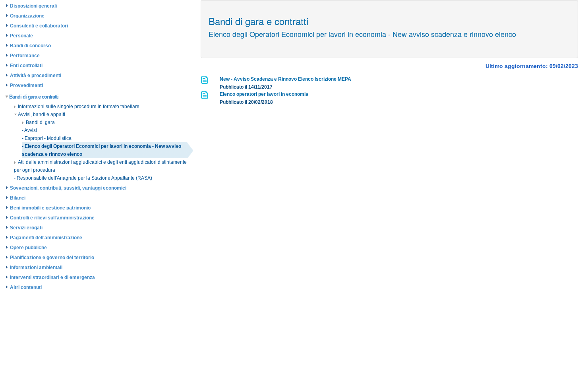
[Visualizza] (205, 82)
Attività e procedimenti (35, 75)
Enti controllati (26, 65)
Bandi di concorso (30, 45)
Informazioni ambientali (36, 267)
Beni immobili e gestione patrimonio (50, 208)
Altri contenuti (26, 287)
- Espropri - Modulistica (47, 138)
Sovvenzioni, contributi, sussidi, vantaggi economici (68, 188)
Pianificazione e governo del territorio (52, 257)
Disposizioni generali (33, 6)
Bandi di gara (40, 122)
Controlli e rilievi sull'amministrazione (52, 218)
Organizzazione (27, 16)
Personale (21, 36)
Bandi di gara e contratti (33, 97)
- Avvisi (29, 130)
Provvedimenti (26, 85)
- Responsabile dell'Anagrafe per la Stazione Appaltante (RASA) (83, 178)
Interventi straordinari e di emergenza (52, 277)
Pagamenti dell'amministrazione (46, 237)
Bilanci (17, 198)
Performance (25, 55)
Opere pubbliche (28, 247)
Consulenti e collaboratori (39, 26)
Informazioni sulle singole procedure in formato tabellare (78, 106)
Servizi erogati (26, 228)
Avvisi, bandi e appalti (41, 114)
